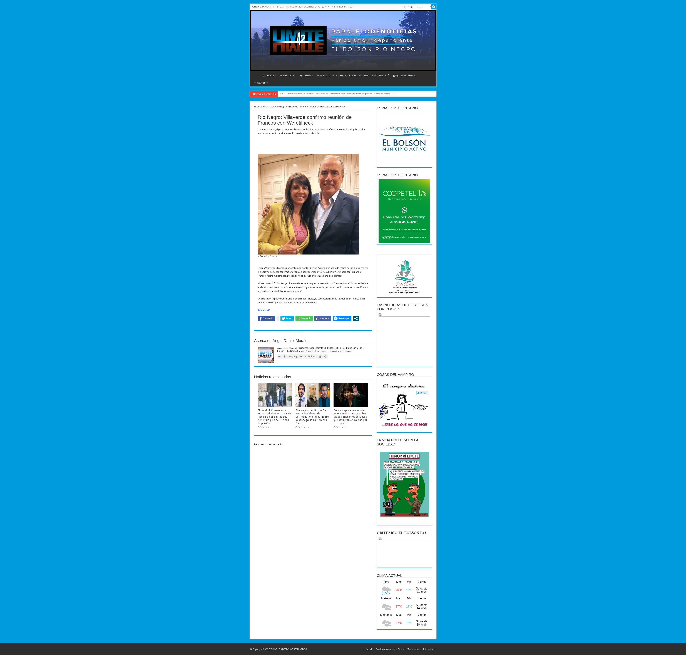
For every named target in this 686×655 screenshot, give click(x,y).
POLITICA (269, 106)
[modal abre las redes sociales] (356, 318)
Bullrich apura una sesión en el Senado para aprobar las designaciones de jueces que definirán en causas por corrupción (350, 417)
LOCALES (271, 75)
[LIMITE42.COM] (343, 40)
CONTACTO (262, 83)
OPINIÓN (308, 75)
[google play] (411, 7)
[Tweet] (287, 318)
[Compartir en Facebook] (266, 318)
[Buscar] (433, 6)
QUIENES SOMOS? (406, 75)
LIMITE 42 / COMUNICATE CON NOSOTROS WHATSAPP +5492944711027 (316, 7)
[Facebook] (405, 7)
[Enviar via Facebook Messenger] (342, 318)
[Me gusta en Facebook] (322, 318)
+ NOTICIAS (327, 75)
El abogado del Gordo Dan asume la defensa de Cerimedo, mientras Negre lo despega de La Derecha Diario (312, 417)
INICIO (256, 75)
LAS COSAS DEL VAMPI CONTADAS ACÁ (366, 75)
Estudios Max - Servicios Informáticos (417, 649)
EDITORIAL (289, 75)
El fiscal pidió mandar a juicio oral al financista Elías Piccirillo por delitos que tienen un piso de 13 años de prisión (334, 93)
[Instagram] (408, 7)
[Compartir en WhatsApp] (304, 318)
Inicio (259, 106)
